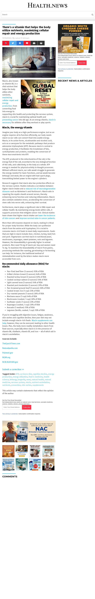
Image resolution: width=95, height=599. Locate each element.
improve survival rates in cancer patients (37, 218)
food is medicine (36, 377)
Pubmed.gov (7, 353)
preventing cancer (10, 120)
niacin (28, 382)
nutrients (6, 385)
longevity (21, 379)
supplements (38, 385)
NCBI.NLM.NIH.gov (10, 362)
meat (28, 379)
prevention (16, 385)
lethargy (13, 379)
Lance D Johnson (22, 38)
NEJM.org (6, 357)
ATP (17, 374)
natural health (38, 379)
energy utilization (20, 377)
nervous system (18, 382)
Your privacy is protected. (10, 414)
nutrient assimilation (41, 382)
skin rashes (27, 385)
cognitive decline (40, 374)
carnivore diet (26, 374)
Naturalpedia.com (10, 348)
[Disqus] (29, 509)
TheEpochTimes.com (11, 343)
